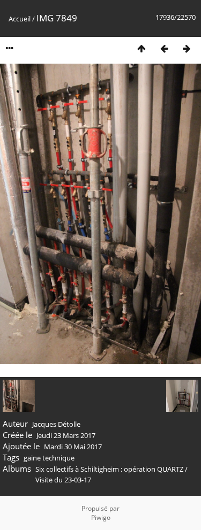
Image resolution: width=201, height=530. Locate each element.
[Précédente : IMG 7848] (164, 48)
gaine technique (49, 458)
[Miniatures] (141, 48)
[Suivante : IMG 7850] (186, 48)
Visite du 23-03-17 (63, 480)
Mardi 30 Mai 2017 (73, 446)
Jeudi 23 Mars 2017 (65, 435)
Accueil (20, 19)
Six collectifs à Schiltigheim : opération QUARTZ (110, 469)
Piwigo (100, 517)
